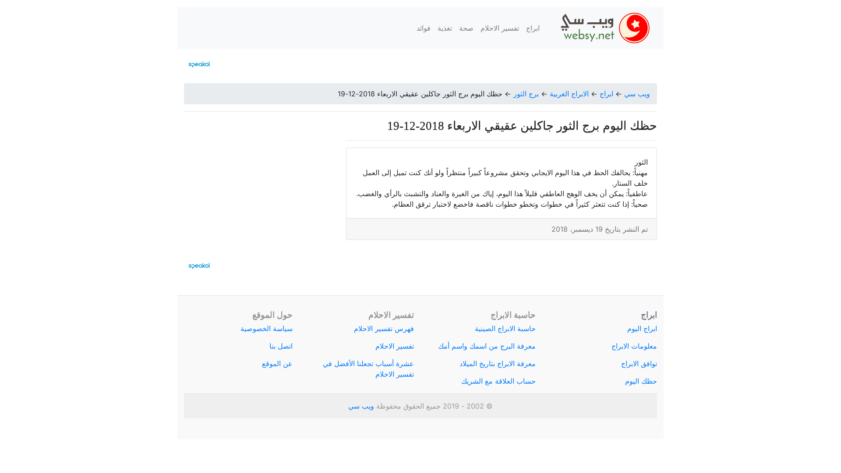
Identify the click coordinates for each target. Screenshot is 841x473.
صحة (466, 28)
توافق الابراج (639, 363)
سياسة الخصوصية (266, 328)
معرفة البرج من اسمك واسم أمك (487, 346)
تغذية (445, 28)
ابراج (533, 28)
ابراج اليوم (642, 328)
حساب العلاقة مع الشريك (498, 381)
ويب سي (637, 93)
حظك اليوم (641, 381)
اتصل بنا (281, 346)
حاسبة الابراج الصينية (505, 328)
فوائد (424, 28)
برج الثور (526, 93)
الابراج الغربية (569, 93)
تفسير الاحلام (500, 28)
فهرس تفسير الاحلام (384, 328)
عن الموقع (277, 363)
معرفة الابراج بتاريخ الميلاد (497, 363)
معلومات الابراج (634, 346)
